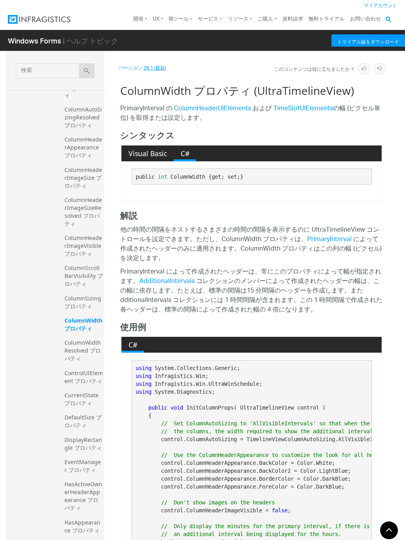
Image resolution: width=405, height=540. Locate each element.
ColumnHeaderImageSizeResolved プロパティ (83, 211)
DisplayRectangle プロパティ (83, 443)
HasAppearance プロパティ (82, 526)
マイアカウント (380, 5)
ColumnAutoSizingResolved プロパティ (83, 117)
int (162, 177)
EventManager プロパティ (82, 466)
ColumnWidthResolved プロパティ (82, 350)
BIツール (179, 19)
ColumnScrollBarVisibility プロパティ (83, 275)
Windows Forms (34, 40)
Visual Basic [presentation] (148, 153)
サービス (208, 19)
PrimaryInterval (329, 239)
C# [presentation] (185, 153)
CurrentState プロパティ (82, 399)
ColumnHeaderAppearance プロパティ (83, 147)
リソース (238, 19)
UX (156, 19)
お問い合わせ (365, 19)
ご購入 (265, 19)
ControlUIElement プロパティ (83, 377)
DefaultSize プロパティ (83, 421)
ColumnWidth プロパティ (84, 324)
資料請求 (292, 19)
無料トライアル (326, 19)
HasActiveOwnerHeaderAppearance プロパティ (83, 496)
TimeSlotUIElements (303, 108)
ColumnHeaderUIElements (212, 108)
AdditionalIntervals (167, 281)
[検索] (87, 70)
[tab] (147, 153)
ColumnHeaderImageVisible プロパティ (83, 245)
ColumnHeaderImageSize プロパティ (83, 177)
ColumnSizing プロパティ (83, 302)
